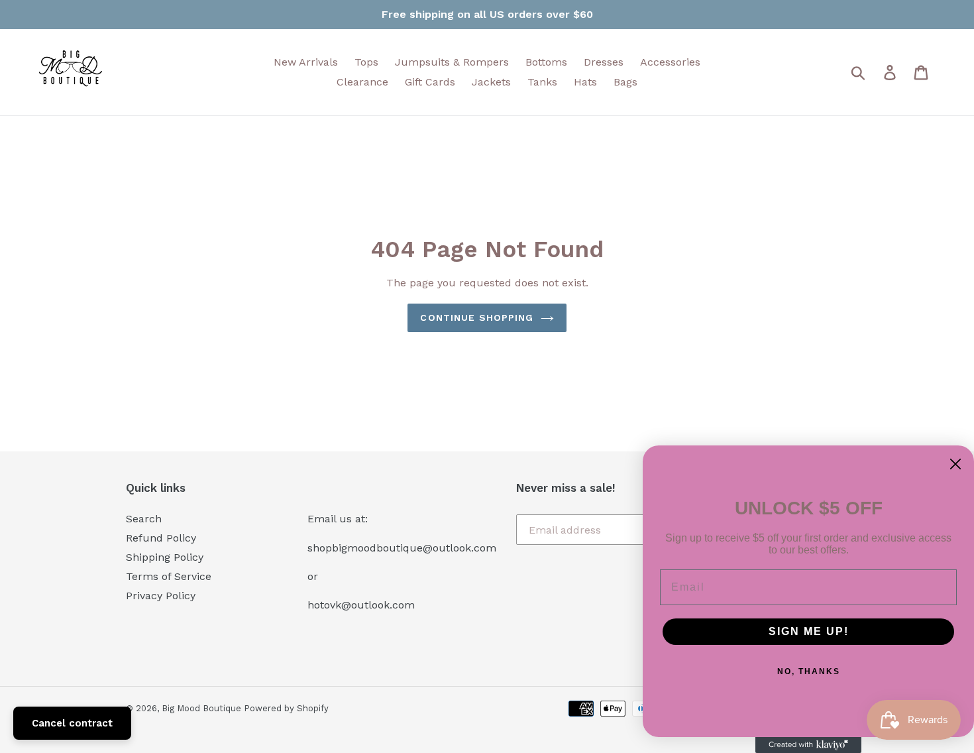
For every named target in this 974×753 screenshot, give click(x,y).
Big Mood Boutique (203, 708)
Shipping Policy (164, 557)
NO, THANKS (808, 671)
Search (144, 518)
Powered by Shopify (286, 708)
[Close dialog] (955, 464)
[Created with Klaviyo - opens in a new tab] (808, 745)
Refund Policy (161, 538)
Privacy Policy (160, 595)
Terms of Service (168, 576)
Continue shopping (476, 317)
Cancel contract (72, 723)
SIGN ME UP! (809, 631)
